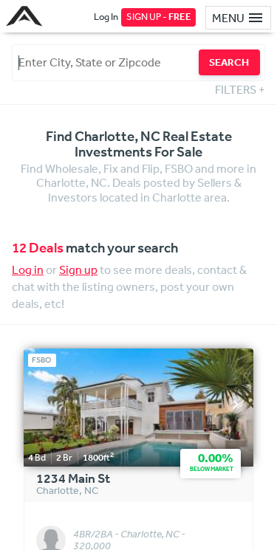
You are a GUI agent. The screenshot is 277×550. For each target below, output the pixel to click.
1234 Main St (73, 479)
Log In (106, 16)
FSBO (42, 359)
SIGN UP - (158, 16)
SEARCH (229, 62)
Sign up (78, 269)
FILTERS (240, 89)
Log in (28, 269)
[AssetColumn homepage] (26, 16)
